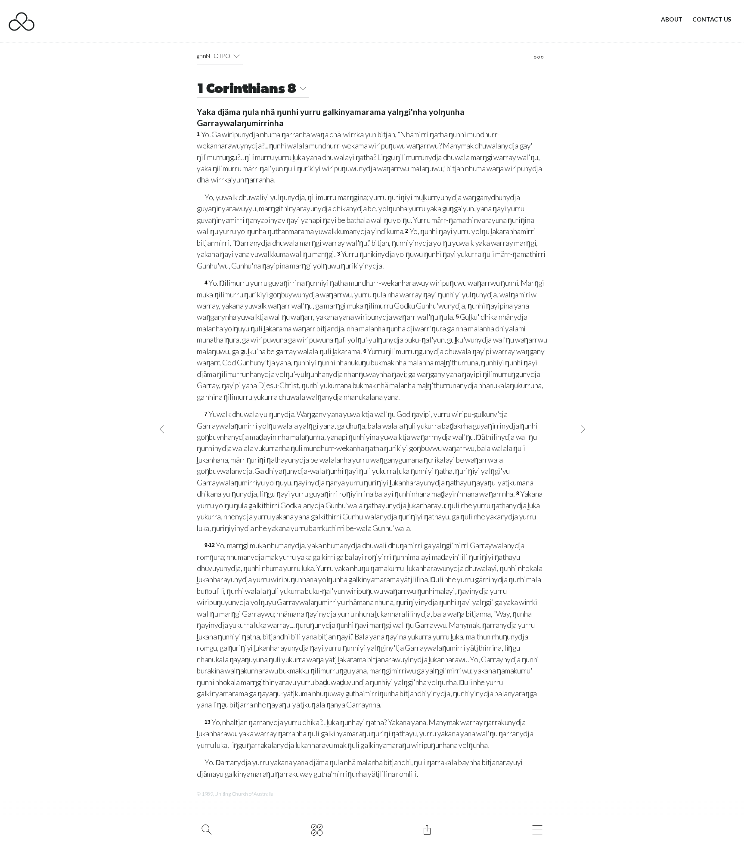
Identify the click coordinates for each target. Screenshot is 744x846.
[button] (236, 56)
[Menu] (537, 829)
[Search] (206, 829)
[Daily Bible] (317, 829)
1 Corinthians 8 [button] (246, 89)
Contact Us (711, 19)
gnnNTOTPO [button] (213, 55)
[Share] (427, 829)
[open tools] (538, 57)
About (671, 19)
